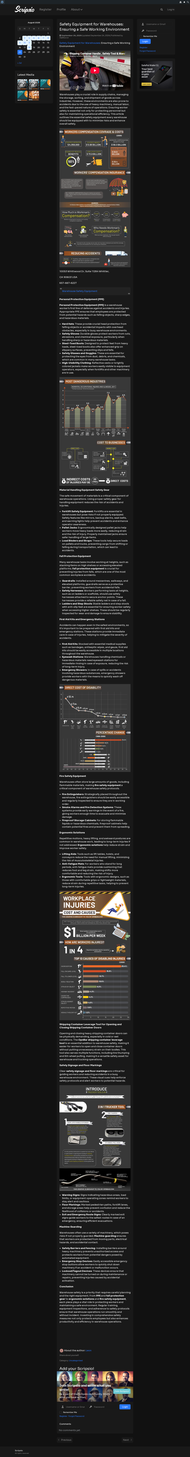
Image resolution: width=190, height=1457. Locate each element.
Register (45, 9)
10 (25, 43)
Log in (170, 9)
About (75, 9)
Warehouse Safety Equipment (79, 291)
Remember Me (150, 36)
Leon (89, 1350)
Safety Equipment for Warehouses (79, 43)
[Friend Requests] (181, 2)
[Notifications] (184, 2)
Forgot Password (147, 51)
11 (29, 43)
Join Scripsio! (122, 1391)
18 (29, 47)
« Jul (19, 63)
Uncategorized (76, 1360)
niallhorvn (64, 38)
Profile (61, 9)
